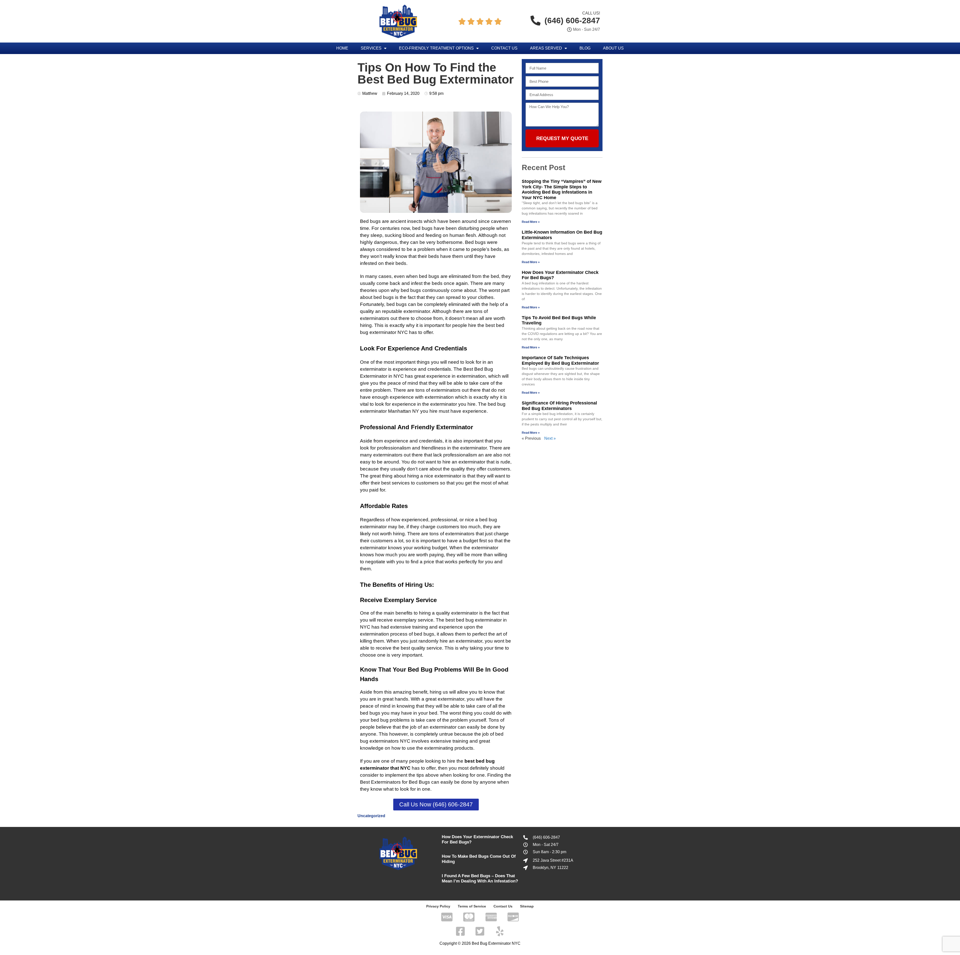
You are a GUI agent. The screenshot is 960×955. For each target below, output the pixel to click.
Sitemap (527, 906)
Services (371, 48)
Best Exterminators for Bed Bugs (395, 782)
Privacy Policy (438, 906)
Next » (550, 438)
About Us (613, 48)
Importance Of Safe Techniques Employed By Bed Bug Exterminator (560, 360)
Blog (585, 48)
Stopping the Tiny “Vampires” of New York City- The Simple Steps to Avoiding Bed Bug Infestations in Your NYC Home (562, 189)
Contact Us (504, 48)
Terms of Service (472, 906)
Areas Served (546, 48)
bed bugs (429, 276)
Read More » (531, 222)
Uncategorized (371, 816)
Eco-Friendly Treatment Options (436, 48)
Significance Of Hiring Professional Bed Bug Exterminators (559, 405)
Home (342, 48)
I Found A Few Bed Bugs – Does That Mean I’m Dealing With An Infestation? (480, 878)
